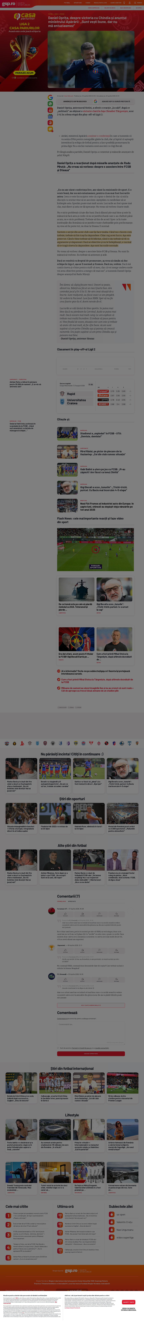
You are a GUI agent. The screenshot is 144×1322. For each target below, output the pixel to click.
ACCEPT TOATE (128, 1302)
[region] (72, 1306)
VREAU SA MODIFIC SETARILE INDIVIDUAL (128, 1309)
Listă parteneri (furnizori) (72, 1307)
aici (23, 1312)
